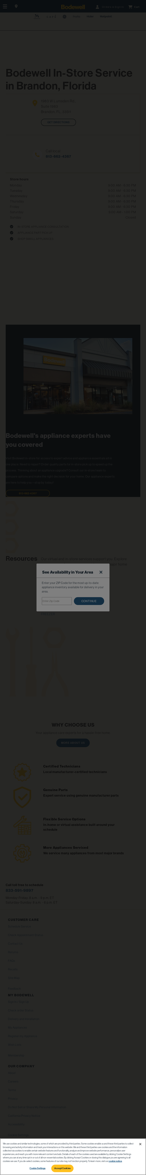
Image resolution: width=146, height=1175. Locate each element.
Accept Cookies (62, 1168)
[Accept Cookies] (140, 1144)
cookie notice (115, 1161)
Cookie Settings (38, 1168)
